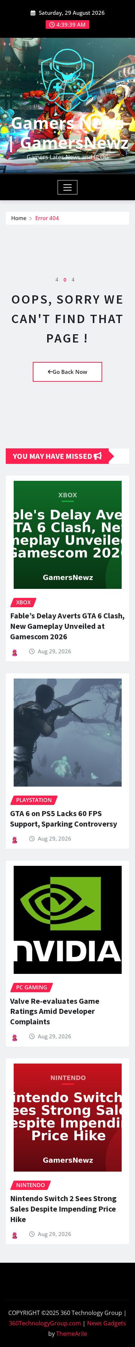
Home (19, 217)
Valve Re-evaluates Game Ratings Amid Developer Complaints (54, 1011)
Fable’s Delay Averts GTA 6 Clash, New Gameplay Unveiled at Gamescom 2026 (67, 625)
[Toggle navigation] (67, 187)
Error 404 (47, 217)
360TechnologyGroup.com (45, 1323)
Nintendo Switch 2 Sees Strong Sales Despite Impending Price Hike (63, 1208)
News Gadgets (106, 1323)
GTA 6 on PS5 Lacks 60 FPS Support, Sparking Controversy (63, 818)
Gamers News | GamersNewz (67, 132)
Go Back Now (70, 371)
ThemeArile (71, 1334)
